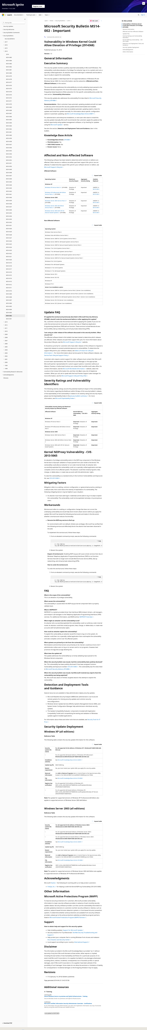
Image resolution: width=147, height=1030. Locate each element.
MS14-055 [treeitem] (9, 151)
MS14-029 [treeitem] (9, 231)
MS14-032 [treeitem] (9, 222)
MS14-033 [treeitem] (9, 219)
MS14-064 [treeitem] (9, 123)
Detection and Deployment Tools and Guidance (133, 44)
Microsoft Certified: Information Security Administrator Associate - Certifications (68, 1003)
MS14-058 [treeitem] (9, 141)
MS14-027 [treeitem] (9, 238)
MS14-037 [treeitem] (9, 207)
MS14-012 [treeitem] (9, 284)
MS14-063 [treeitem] (9, 126)
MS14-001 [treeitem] (9, 319)
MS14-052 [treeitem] (9, 160)
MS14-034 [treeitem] (9, 216)
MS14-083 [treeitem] (9, 63)
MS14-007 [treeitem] (9, 300)
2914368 (66, 140)
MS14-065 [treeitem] (9, 119)
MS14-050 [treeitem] (9, 166)
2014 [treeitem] (7, 54)
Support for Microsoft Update (72, 930)
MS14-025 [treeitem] (9, 244)
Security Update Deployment (131, 47)
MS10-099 (96, 189)
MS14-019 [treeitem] (9, 263)
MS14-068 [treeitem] (9, 110)
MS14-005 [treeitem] (9, 306)
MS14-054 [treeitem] (9, 154)
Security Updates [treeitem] (8, 26)
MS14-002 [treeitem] (9, 316)
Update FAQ (126, 34)
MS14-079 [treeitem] (9, 76)
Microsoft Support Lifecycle (53, 167)
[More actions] (101, 20)
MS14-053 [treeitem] (9, 157)
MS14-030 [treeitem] (9, 228)
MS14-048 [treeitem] (9, 172)
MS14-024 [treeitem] (9, 247)
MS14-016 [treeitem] (9, 272)
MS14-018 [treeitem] (9, 266)
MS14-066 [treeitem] (9, 116)
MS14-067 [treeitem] (9, 113)
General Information (128, 29)
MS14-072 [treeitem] (9, 98)
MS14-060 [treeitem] (9, 135)
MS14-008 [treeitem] (9, 297)
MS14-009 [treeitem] (9, 294)
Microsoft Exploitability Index (64, 398)
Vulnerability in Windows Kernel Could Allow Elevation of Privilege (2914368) (132, 25)
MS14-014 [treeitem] (9, 278)
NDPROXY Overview (85, 617)
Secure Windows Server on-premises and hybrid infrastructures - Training (65, 996)
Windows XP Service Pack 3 (52, 187)
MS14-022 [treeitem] (9, 253)
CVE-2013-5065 (54, 478)
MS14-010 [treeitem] (9, 291)
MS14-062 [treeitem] (9, 129)
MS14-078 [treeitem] (9, 79)
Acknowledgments (128, 49)
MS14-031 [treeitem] (9, 225)
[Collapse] (24, 19)
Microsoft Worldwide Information (74, 369)
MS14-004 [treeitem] (9, 309)
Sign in (143, 15)
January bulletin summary (78, 396)
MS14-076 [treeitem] (9, 85)
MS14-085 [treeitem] (9, 57)
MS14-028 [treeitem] (9, 235)
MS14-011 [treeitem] (9, 287)
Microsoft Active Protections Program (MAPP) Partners (67, 917)
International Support (81, 942)
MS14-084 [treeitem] (9, 60)
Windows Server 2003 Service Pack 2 (55, 201)
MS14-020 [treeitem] (9, 260)
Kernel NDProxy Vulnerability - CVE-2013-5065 (133, 40)
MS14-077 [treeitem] (9, 82)
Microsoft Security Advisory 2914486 (57, 669)
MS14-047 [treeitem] (9, 175)
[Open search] (138, 14)
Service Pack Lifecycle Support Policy (56, 355)
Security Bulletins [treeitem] (10, 39)
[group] (77, 545)
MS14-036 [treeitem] (9, 210)
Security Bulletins (60, 20)
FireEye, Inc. (51, 887)
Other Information (128, 52)
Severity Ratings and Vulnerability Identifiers (132, 36)
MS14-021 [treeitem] (9, 256)
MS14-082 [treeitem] (9, 67)
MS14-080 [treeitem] (9, 73)
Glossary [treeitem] (5, 378)
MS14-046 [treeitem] (9, 179)
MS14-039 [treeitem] (9, 200)
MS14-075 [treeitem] (9, 88)
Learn (46, 20)
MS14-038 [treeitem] (9, 203)
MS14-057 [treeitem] (9, 144)
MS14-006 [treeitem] (9, 303)
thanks (53, 883)
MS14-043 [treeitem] (9, 188)
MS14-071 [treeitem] (9, 101)
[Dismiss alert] (143, 3)
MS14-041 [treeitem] (9, 194)
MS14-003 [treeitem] (9, 312)
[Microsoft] (3, 15)
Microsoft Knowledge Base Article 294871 (80, 114)
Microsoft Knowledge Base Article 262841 (69, 760)
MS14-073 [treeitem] (9, 95)
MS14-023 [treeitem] (9, 250)
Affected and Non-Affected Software (133, 31)
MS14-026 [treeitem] (9, 241)
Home (51, 20)
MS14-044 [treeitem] (9, 185)
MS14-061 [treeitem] (9, 132)
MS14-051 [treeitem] (9, 163)
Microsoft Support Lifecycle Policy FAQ (74, 376)
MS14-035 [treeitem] (9, 213)
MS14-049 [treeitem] (9, 169)
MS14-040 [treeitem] (9, 197)
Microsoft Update (56, 125)
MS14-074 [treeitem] (9, 91)
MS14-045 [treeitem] (9, 182)
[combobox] (13, 22)
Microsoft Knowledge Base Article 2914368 (70, 778)
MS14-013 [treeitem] (9, 281)
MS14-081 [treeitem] (9, 70)
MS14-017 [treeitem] (9, 269)
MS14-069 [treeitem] (9, 107)
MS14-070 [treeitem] (9, 104)
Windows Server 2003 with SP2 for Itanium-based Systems (54, 211)
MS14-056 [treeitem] (9, 147)
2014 (68, 20)
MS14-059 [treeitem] (9, 138)
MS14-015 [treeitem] (9, 275)
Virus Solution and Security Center (58, 940)
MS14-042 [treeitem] (9, 191)
